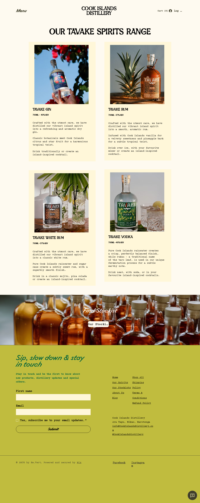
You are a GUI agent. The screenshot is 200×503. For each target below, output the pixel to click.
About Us (118, 392)
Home (115, 377)
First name (24, 391)
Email (20, 405)
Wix (79, 462)
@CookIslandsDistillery (127, 434)
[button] (23, 11)
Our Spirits (120, 382)
